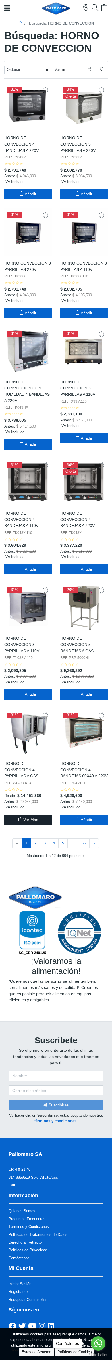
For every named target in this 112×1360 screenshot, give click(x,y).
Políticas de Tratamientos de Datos (38, 1234)
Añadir (30, 194)
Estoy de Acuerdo (36, 1352)
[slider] (13, 164)
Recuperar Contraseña (27, 1299)
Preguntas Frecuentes (27, 1219)
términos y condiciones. (56, 1121)
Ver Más (30, 819)
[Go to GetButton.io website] (98, 1354)
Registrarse (18, 1291)
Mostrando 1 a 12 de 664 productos (56, 856)
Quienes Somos (22, 1211)
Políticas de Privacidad (28, 1250)
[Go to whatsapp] (98, 1343)
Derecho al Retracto (25, 1242)
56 (84, 843)
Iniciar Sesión (20, 1284)
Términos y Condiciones (29, 1226)
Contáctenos (19, 1258)
